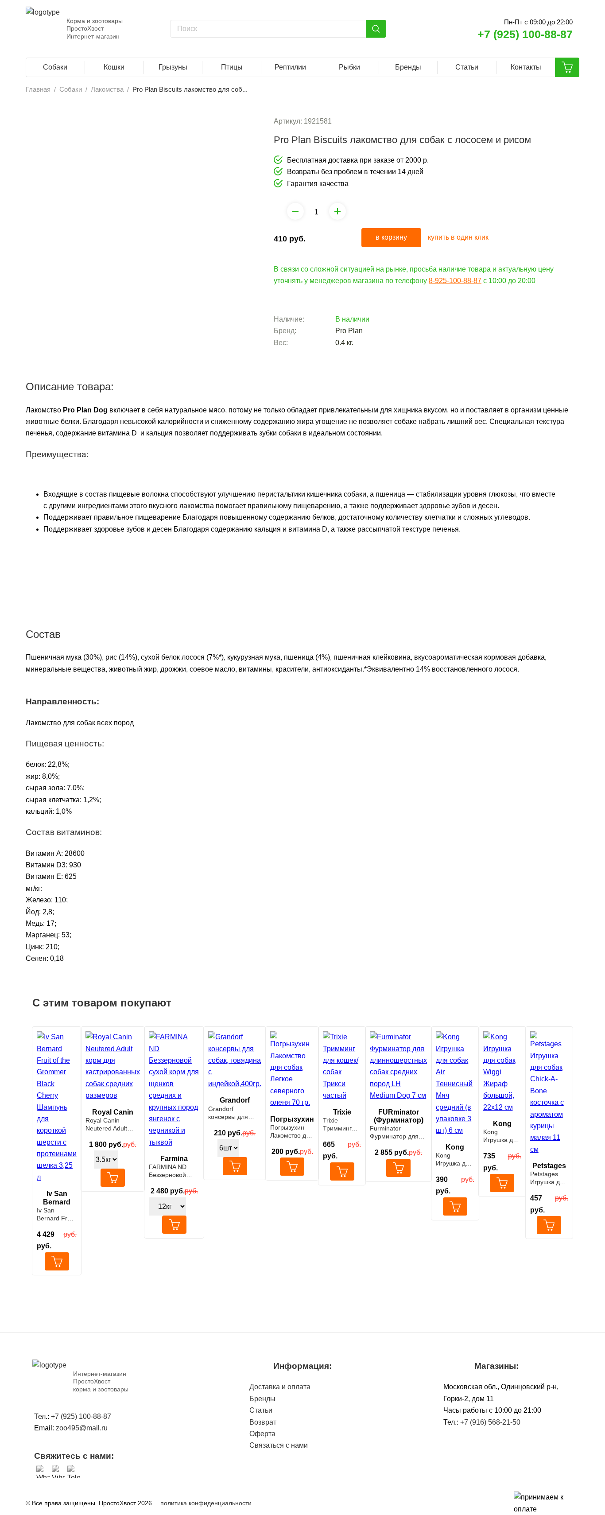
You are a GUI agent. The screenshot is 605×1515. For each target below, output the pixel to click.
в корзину (391, 237)
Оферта (262, 1433)
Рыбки (349, 67)
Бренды (408, 67)
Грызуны (173, 67)
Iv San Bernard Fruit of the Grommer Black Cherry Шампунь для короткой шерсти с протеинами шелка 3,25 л (56, 1214)
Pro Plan (349, 330)
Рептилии (290, 67)
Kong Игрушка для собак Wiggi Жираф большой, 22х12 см (501, 1136)
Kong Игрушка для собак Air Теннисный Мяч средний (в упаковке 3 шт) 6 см (455, 1159)
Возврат (262, 1422)
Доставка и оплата (279, 1387)
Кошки (114, 67)
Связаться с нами (278, 1445)
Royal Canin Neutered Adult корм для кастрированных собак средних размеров (109, 1124)
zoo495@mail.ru (82, 1428)
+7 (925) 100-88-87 (525, 34)
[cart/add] (57, 1261)
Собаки (55, 67)
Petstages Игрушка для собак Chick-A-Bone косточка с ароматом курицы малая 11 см (548, 1178)
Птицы (232, 67)
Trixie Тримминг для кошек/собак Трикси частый (342, 1124)
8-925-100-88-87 (455, 280)
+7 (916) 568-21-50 (490, 1422)
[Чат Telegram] (74, 1471)
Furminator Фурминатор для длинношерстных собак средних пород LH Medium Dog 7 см (396, 1132)
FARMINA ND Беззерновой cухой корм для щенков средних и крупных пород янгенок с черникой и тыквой (173, 1171)
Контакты (526, 67)
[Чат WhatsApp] (43, 1471)
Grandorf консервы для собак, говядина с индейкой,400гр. (234, 1113)
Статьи (466, 67)
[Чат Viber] (58, 1471)
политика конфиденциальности (206, 1503)
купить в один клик (458, 237)
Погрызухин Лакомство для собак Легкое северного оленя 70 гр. (291, 1131)
